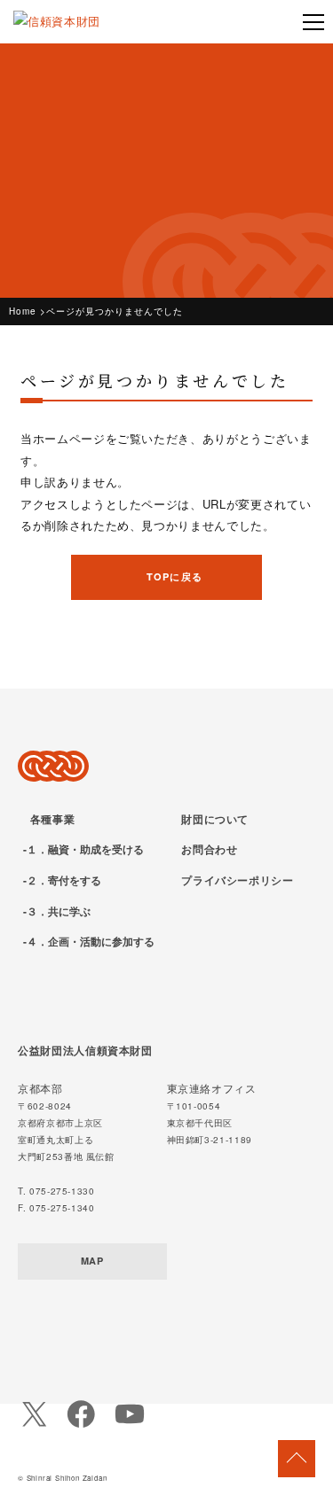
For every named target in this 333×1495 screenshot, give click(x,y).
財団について (215, 819)
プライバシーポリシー (237, 880)
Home (22, 311)
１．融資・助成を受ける (85, 849)
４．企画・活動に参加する (91, 941)
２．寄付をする (64, 880)
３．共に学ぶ (59, 911)
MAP (92, 1260)
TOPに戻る (174, 576)
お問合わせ (209, 849)
